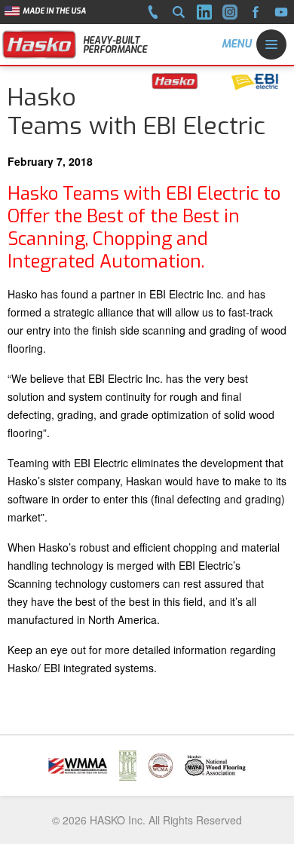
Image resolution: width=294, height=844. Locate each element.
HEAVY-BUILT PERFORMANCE (115, 45)
